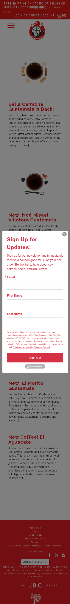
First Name (14, 295)
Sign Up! (35, 357)
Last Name (14, 313)
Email (11, 277)
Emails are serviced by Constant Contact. (31, 347)
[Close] (64, 234)
